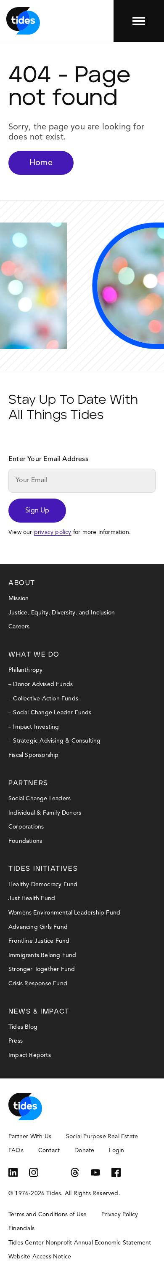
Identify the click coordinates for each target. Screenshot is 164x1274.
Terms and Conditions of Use (47, 1215)
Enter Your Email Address (48, 459)
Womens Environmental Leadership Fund (64, 913)
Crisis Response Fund (37, 984)
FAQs (16, 1150)
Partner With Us (29, 1137)
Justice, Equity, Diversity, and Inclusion (61, 613)
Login (116, 1150)
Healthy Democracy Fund (42, 885)
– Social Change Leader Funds (50, 713)
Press (15, 1041)
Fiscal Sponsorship (33, 755)
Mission (18, 598)
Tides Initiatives (43, 868)
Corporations (26, 827)
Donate (84, 1150)
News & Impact (39, 1011)
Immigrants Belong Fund (42, 955)
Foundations (25, 841)
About (21, 582)
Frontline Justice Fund (38, 941)
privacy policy (52, 532)
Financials (21, 1228)
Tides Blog (22, 1027)
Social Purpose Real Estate (102, 1137)
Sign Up (37, 510)
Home (41, 163)
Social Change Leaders (39, 799)
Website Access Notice (39, 1257)
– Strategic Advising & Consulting (54, 741)
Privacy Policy (119, 1215)
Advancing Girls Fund (38, 927)
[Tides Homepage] (23, 21)
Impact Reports (29, 1055)
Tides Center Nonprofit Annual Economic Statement (79, 1243)
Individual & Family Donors (44, 813)
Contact (49, 1150)
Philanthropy (25, 670)
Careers (18, 627)
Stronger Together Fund (41, 969)
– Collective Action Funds (43, 699)
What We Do (34, 654)
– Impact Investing (33, 727)
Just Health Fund (31, 898)
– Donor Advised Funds (40, 684)
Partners (28, 783)
